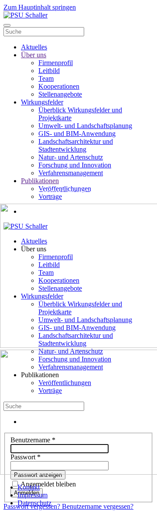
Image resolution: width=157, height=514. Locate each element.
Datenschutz (34, 503)
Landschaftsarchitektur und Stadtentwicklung (75, 145)
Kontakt (28, 487)
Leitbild (49, 70)
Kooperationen (58, 86)
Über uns (33, 55)
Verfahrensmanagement (70, 173)
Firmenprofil (55, 62)
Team (46, 78)
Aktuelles (34, 47)
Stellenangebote (60, 94)
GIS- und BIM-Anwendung (77, 133)
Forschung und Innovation (74, 165)
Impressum (32, 495)
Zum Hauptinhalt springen (39, 7)
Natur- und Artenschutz (70, 157)
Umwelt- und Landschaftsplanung (85, 125)
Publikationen (40, 180)
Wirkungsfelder (42, 102)
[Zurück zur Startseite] (25, 15)
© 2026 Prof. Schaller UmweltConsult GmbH (63, 192)
